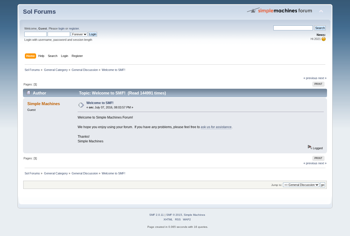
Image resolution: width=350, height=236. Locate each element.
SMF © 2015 (174, 214)
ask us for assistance (216, 127)
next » (322, 78)
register (74, 28)
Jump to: (276, 184)
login (62, 28)
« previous (310, 78)
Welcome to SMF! (99, 103)
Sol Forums (39, 11)
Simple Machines (194, 214)
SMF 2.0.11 (156, 214)
